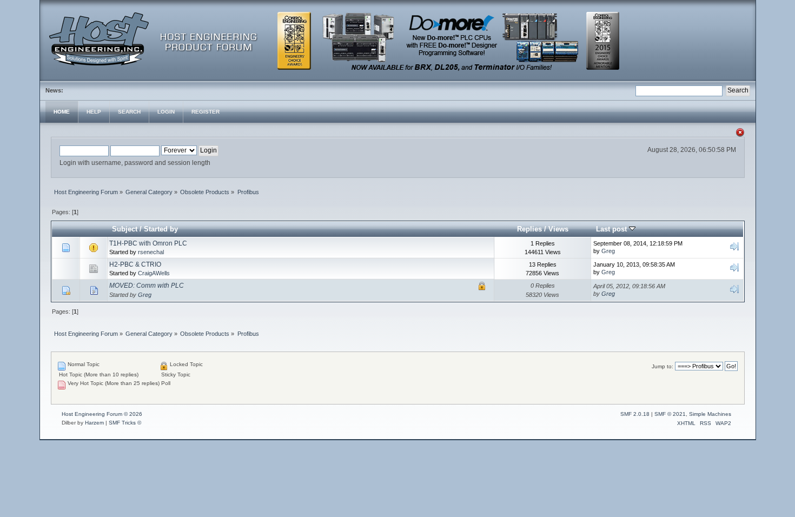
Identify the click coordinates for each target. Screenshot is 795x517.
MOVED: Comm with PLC (146, 285)
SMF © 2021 (670, 414)
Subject (124, 229)
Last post (612, 229)
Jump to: (662, 366)
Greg (608, 251)
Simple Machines (710, 414)
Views (558, 229)
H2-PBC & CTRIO (135, 264)
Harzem (94, 423)
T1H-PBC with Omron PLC (148, 243)
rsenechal (151, 252)
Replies (529, 229)
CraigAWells (154, 273)
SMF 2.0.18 (635, 414)
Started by (161, 229)
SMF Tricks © (125, 423)
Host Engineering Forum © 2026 (102, 414)
